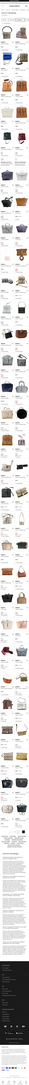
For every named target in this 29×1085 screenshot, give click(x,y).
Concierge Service (7, 970)
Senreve (8, 10)
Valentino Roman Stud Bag (14, 847)
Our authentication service (9, 979)
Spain (23, 1077)
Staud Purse (20, 843)
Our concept (5, 968)
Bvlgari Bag (5, 836)
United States (14, 1077)
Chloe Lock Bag (8, 838)
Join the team (5, 1018)
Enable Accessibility (14, 0)
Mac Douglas (22, 841)
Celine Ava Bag (22, 836)
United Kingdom (8, 1077)
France (3, 1077)
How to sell (5, 989)
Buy (3, 974)
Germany (19, 1077)
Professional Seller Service (9, 995)
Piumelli (13, 843)
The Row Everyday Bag (13, 845)
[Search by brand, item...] (2, 6)
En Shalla (7, 840)
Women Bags (15, 10)
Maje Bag (6, 843)
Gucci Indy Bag (6, 841)
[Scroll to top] (23, 831)
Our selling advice (6, 991)
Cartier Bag (13, 836)
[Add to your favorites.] (13, 42)
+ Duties (20, 216)
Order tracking (6, 977)
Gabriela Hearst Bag (17, 840)
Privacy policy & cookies (14, 1042)
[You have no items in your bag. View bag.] (26, 6)
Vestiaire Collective (8, 1009)
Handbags (22, 10)
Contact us (5, 1005)
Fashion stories (6, 1021)
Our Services (6, 965)
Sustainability (5, 1014)
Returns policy (5, 982)
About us (4, 1012)
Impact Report (5, 1016)
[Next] (18, 831)
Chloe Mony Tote (18, 838)
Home (2, 10)
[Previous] (11, 831)
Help (3, 1000)
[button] (26, 6)
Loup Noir (14, 841)
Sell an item (5, 993)
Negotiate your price (6, 162)
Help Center (5, 1002)
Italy (26, 1077)
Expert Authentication (20, 162)
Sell (3, 986)
